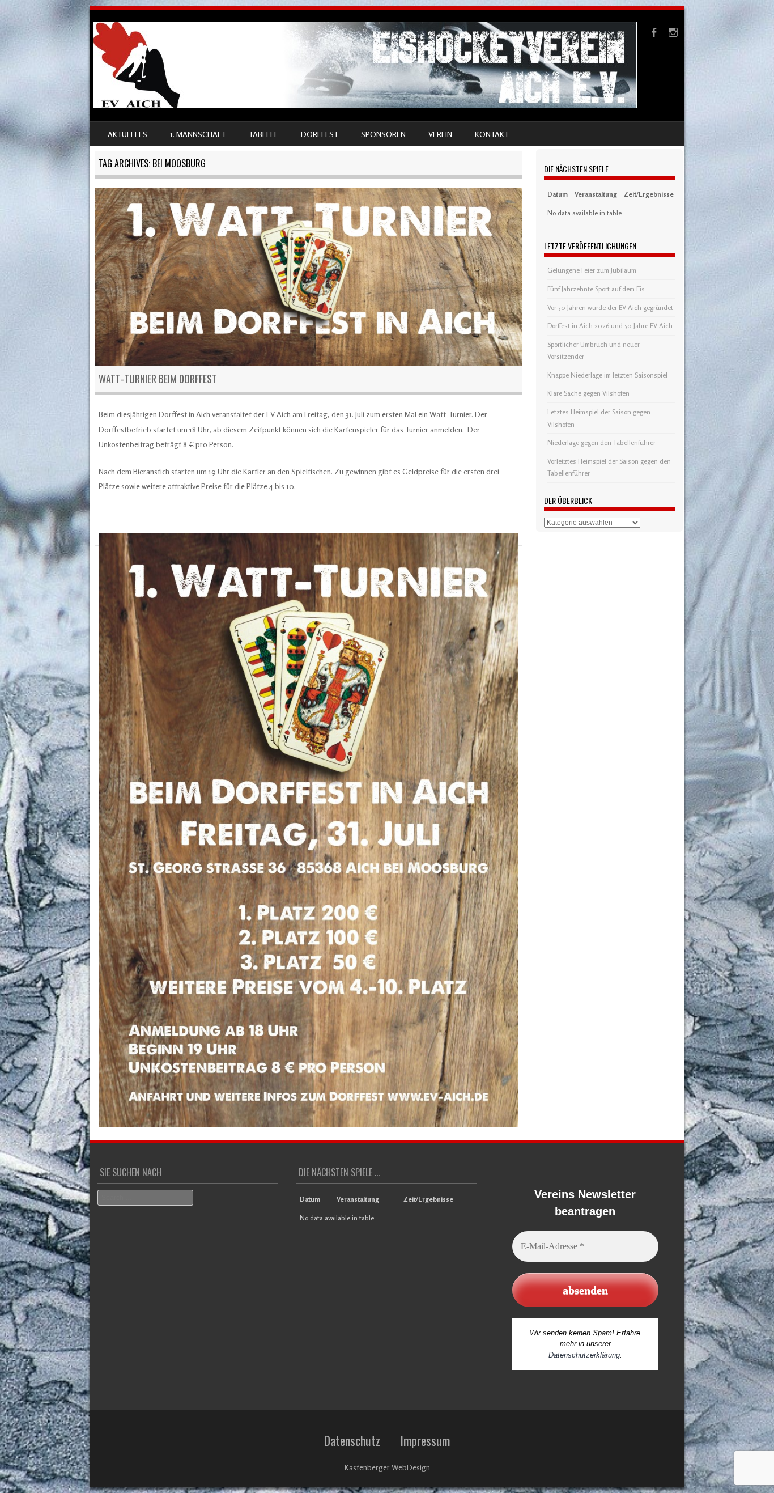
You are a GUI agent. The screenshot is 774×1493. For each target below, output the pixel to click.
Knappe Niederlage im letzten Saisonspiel (607, 375)
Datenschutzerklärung (584, 1355)
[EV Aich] (365, 105)
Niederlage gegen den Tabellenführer (601, 442)
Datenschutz (352, 1440)
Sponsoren (383, 134)
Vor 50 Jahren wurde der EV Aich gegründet (610, 307)
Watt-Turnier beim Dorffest (158, 378)
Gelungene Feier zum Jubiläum (591, 270)
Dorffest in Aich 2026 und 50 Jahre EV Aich (610, 325)
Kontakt (492, 134)
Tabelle (263, 134)
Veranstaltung (596, 194)
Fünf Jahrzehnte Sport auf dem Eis (596, 289)
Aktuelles (127, 134)
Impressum (425, 1440)
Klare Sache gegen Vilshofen (588, 393)
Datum (557, 194)
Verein (440, 134)
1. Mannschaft (198, 134)
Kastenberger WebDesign (387, 1467)
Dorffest (319, 134)
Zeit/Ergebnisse (649, 194)
